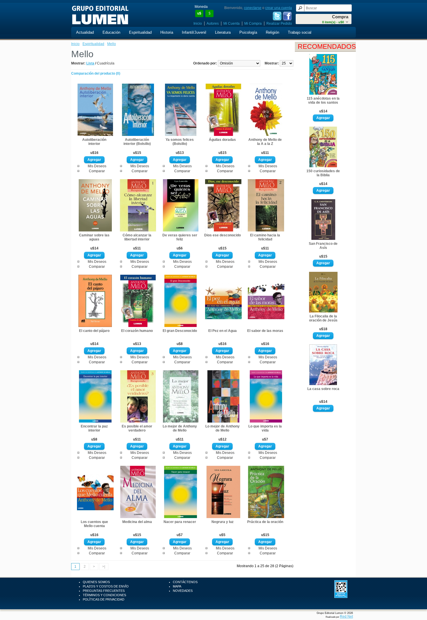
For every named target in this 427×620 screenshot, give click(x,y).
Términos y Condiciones (104, 595)
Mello (111, 44)
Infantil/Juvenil (194, 32)
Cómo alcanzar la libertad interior (137, 237)
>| (103, 567)
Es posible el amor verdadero (137, 428)
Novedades (183, 590)
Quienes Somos (96, 582)
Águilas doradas (222, 140)
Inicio (197, 23)
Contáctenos (185, 582)
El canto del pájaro (94, 331)
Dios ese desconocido (222, 235)
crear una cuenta (278, 8)
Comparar (97, 171)
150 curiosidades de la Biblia (323, 173)
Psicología (248, 32)
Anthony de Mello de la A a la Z (265, 142)
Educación (111, 32)
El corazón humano (137, 331)
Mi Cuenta (231, 23)
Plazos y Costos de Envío (106, 586)
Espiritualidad (140, 32)
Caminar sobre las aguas (94, 237)
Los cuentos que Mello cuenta (94, 524)
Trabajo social (299, 32)
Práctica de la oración (265, 522)
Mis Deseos (97, 166)
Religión (272, 32)
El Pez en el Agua (222, 331)
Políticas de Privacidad (103, 599)
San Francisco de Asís (323, 246)
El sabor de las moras (265, 331)
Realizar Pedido (279, 23)
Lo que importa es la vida (265, 428)
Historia (166, 32)
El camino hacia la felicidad (265, 237)
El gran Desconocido (180, 331)
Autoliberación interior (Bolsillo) (137, 142)
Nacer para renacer (180, 522)
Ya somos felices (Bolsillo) (180, 142)
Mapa (177, 586)
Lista (90, 63)
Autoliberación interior (94, 142)
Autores (213, 23)
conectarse (252, 8)
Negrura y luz (222, 522)
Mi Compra (253, 23)
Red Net (346, 616)
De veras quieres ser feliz (179, 237)
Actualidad (85, 32)
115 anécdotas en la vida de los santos (323, 100)
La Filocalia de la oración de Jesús (323, 318)
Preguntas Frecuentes (104, 590)
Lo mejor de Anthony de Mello (180, 428)
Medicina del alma (137, 522)
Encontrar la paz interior (94, 428)
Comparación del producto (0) (95, 73)
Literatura (223, 32)
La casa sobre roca (323, 389)
